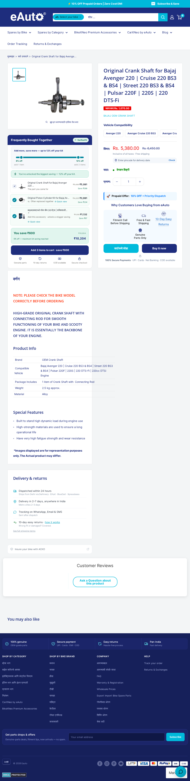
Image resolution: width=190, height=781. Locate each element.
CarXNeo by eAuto (139, 32)
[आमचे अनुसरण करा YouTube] (121, 763)
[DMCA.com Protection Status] (14, 775)
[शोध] (163, 17)
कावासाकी (54, 721)
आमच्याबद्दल (102, 663)
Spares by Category (51, 32)
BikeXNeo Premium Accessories (95, 32)
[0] (179, 17)
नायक (52, 669)
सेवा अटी (100, 721)
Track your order (153, 663)
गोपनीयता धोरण (103, 702)
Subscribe (175, 736)
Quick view (62, 201)
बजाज (52, 663)
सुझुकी (52, 682)
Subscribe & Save (168, 3)
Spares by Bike (17, 32)
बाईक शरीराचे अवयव (11, 669)
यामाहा (52, 695)
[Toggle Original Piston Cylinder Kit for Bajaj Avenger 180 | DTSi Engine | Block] (14, 200)
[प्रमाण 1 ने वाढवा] (140, 182)
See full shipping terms (24, 531)
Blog (165, 32)
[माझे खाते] (172, 17)
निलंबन (5, 695)
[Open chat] (180, 771)
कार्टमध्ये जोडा (121, 248)
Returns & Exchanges (48, 44)
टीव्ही (52, 689)
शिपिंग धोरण (102, 715)
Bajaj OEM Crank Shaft (119, 115)
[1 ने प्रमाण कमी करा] (117, 182)
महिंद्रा (52, 702)
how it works (52, 522)
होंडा (51, 676)
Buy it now (159, 248)
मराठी (6, 762)
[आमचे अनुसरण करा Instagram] (106, 763)
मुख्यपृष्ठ (10, 56)
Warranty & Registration (110, 682)
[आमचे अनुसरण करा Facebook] (99, 763)
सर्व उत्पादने (23, 56)
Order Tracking (17, 44)
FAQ (99, 676)
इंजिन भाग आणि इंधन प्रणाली (15, 682)
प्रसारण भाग (7, 689)
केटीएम (53, 708)
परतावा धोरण (102, 708)
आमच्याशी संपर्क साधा (106, 669)
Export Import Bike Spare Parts (114, 695)
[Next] (176, 133)
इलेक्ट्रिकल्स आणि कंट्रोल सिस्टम (17, 676)
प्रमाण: (107, 181)
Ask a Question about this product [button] (95, 582)
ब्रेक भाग (6, 663)
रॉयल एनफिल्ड (56, 715)
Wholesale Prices (106, 689)
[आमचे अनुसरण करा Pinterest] (114, 763)
